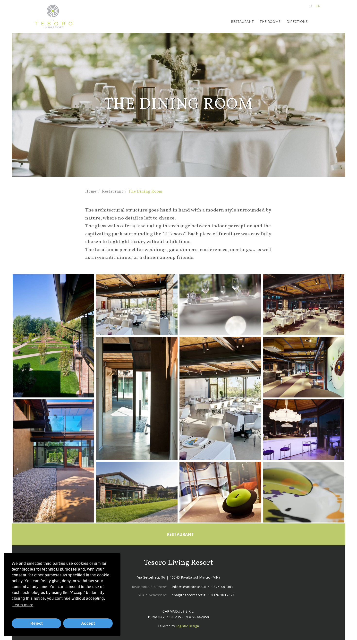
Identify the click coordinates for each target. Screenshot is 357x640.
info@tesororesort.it (189, 586)
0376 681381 (222, 586)
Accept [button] (88, 623)
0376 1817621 (223, 595)
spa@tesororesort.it (189, 595)
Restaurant (242, 21)
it (311, 6)
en (318, 6)
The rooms (270, 21)
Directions (297, 21)
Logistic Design (187, 626)
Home (90, 191)
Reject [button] (36, 623)
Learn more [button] (22, 605)
